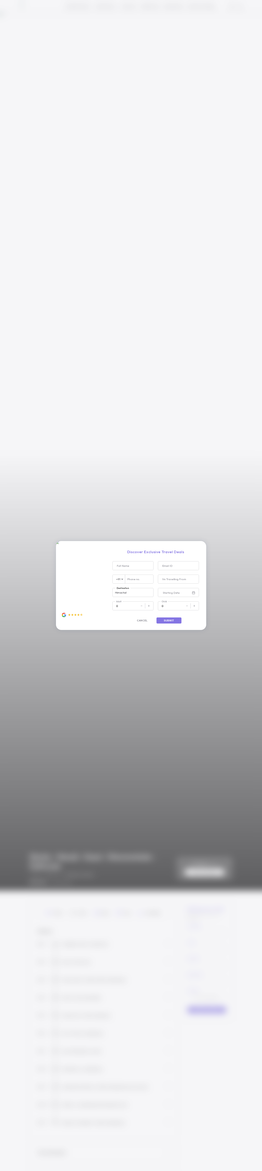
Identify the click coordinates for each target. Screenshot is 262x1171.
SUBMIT (169, 620)
